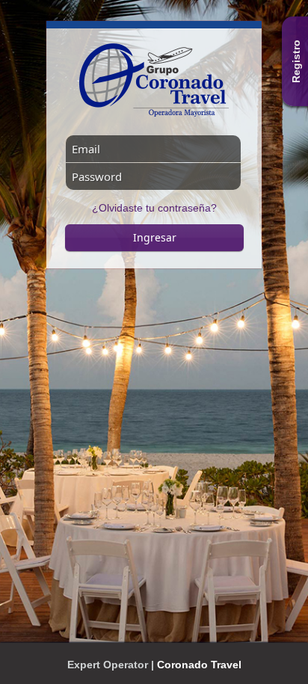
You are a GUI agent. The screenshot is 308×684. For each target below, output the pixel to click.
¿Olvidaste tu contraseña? (154, 208)
